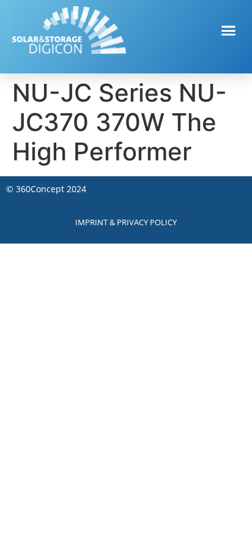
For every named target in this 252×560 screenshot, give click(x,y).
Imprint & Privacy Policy (126, 222)
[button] (228, 30)
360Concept (40, 189)
